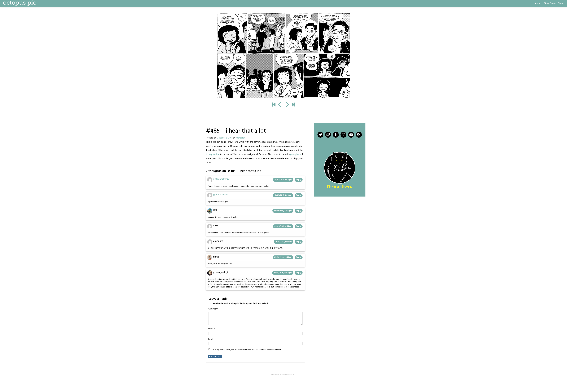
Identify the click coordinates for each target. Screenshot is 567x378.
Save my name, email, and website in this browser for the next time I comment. (246, 349)
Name (211, 329)
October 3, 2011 (224, 138)
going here (295, 154)
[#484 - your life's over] (280, 105)
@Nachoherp (221, 195)
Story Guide (550, 3)
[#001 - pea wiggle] (273, 105)
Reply (298, 179)
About (538, 3)
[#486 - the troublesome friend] (283, 55)
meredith (240, 138)
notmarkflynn (221, 179)
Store (560, 3)
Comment (212, 309)
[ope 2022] (293, 105)
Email (210, 339)
